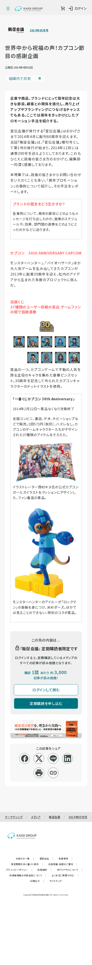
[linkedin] (68, 758)
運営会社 (46, 858)
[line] (53, 758)
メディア (36, 817)
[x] (39, 758)
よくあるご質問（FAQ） (65, 875)
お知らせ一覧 (25, 858)
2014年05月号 (39, 30)
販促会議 (54, 817)
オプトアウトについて (70, 869)
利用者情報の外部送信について (28, 875)
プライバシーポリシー (19, 869)
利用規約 (44, 869)
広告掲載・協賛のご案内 (62, 864)
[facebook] (25, 758)
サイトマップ (55, 881)
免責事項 (66, 858)
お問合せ (37, 881)
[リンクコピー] (53, 773)
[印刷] (39, 773)
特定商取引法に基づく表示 (27, 864)
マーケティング (14, 817)
